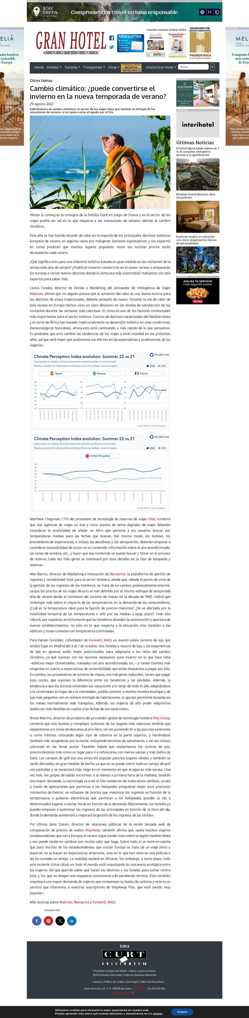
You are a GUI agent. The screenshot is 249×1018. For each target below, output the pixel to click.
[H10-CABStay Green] (124, 13)
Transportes (92, 67)
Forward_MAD (104, 902)
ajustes (157, 1013)
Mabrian (36, 293)
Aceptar (182, 1012)
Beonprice (117, 574)
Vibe (151, 519)
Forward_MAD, (100, 640)
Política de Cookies (114, 981)
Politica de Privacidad (151, 981)
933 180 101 (139, 988)
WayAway (92, 830)
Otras (112, 67)
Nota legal (132, 981)
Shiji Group (161, 718)
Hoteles (53, 67)
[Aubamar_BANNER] (197, 94)
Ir (212, 67)
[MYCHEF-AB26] (197, 292)
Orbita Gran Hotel (160, 67)
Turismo (71, 67)
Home (39, 67)
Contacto (97, 981)
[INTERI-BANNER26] (197, 125)
